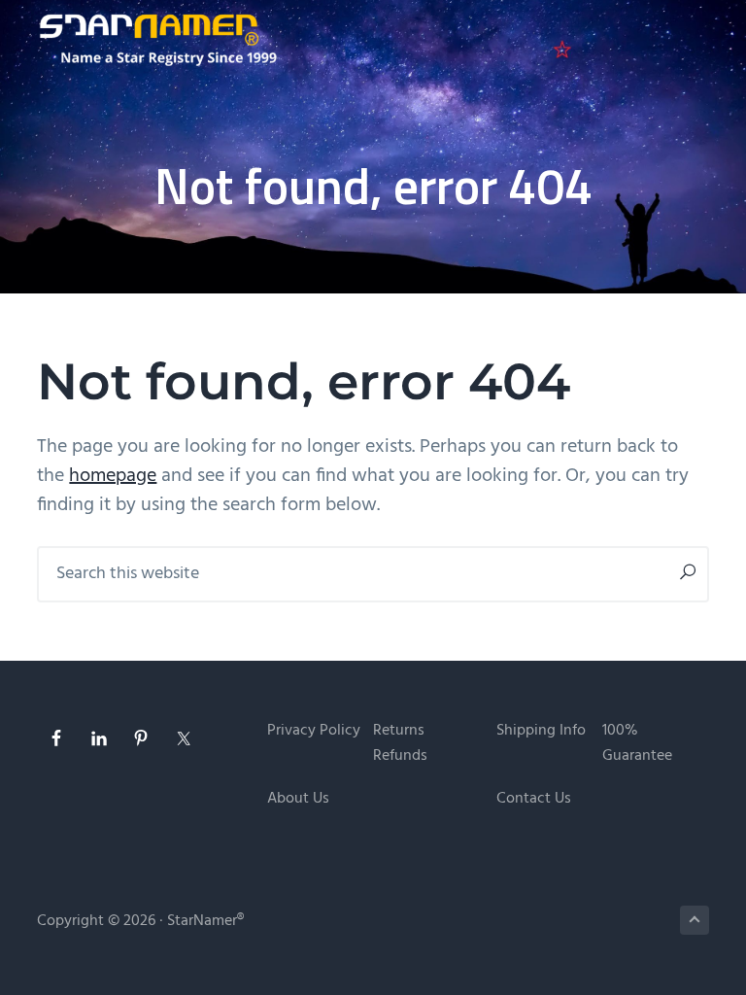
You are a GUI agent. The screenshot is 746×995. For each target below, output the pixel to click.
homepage (112, 476)
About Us (298, 799)
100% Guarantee (637, 744)
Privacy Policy (313, 731)
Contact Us (533, 799)
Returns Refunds (400, 744)
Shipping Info (541, 731)
